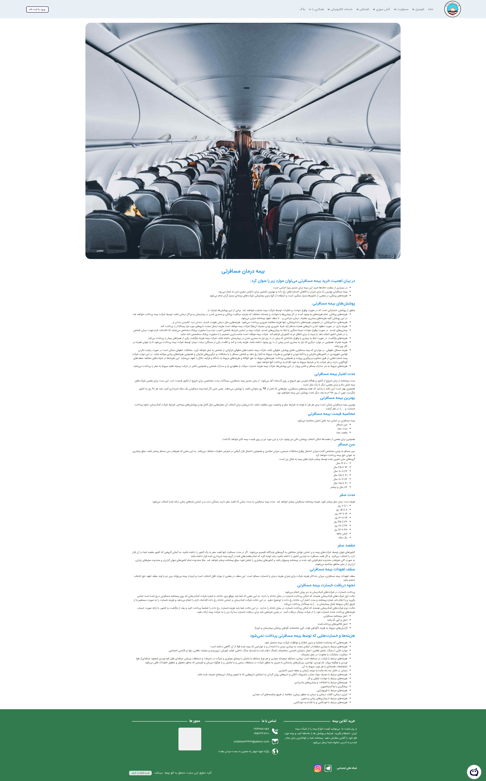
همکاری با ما (316, 9)
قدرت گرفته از (140, 773)
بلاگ (302, 9)
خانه (430, 9)
